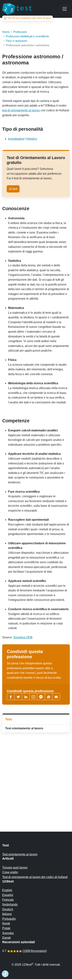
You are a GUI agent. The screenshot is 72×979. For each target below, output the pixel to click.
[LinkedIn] (26, 696)
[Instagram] (33, 696)
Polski (6, 928)
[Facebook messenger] (41, 696)
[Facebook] (11, 696)
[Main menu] (64, 9)
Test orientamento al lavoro (24, 728)
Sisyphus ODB (22, 637)
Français (8, 899)
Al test (13, 188)
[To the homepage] (17, 8)
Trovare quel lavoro (15, 867)
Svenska (8, 933)
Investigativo (16, 138)
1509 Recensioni (34, 950)
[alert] (5, 973)
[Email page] (56, 696)
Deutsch (7, 909)
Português (9, 918)
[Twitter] (18, 696)
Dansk (6, 937)
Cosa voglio (10, 872)
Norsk (6, 923)
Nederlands (10, 904)
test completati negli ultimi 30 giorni (29, 18)
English (7, 890)
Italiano (7, 914)
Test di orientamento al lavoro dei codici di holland (35, 877)
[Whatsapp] (48, 696)
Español (7, 895)
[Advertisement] (36, 774)
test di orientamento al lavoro (21, 110)
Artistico (32, 138)
